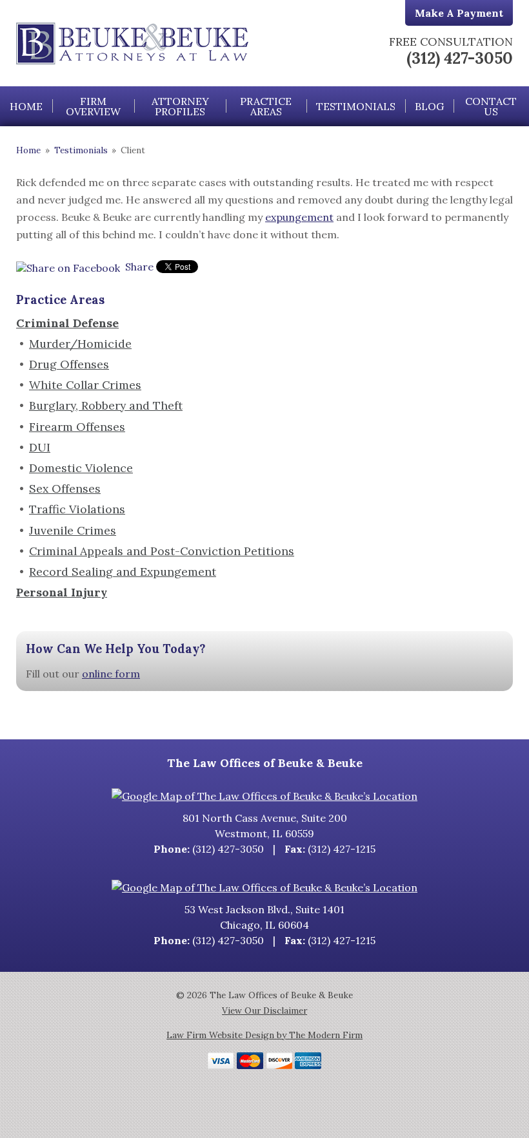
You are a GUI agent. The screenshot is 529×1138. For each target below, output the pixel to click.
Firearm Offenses (77, 426)
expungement (299, 217)
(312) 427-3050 (459, 58)
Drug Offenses (69, 364)
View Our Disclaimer (264, 1010)
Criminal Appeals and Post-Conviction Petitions (161, 551)
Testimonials (355, 106)
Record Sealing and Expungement (122, 571)
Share (138, 266)
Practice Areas (266, 106)
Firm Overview (93, 106)
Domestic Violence (81, 467)
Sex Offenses (65, 488)
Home (26, 106)
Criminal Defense (67, 323)
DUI (39, 447)
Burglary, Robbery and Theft (106, 405)
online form (111, 673)
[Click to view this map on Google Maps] (264, 796)
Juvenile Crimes (72, 530)
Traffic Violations (77, 509)
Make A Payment (459, 12)
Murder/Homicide (80, 343)
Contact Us (491, 106)
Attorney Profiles (180, 106)
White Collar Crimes (85, 384)
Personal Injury (61, 592)
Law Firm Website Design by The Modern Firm (264, 1035)
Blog (429, 106)
